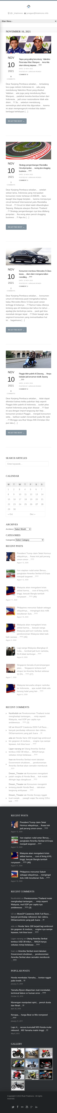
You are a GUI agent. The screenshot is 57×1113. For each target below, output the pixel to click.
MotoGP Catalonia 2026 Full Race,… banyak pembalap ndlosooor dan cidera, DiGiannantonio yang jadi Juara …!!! (29, 730)
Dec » (32, 514)
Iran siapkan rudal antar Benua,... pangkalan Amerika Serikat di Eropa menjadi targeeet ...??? (33, 573)
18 (25, 499)
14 (42, 494)
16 (14, 499)
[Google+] (31, 1108)
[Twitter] (13, 1108)
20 (37, 499)
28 (42, 504)
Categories (10, 540)
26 (31, 504)
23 (14, 504)
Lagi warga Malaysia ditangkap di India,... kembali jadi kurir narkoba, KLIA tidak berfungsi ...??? (33, 651)
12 (31, 494)
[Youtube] (27, 1108)
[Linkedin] (36, 1108)
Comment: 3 (23, 180)
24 (20, 504)
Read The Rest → (16, 121)
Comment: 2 (23, 286)
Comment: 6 (23, 389)
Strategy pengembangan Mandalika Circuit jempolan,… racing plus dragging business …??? (34, 168)
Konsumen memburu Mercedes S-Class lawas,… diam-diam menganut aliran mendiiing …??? (35, 274)
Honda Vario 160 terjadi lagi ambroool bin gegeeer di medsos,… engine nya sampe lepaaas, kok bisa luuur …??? (30, 741)
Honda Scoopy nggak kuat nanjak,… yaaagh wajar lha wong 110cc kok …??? (29, 798)
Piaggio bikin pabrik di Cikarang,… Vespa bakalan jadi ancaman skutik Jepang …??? (35, 376)
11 (25, 494)
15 (9, 499)
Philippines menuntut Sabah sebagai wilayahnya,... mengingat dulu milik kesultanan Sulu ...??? (34, 610)
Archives (9, 529)
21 (42, 499)
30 (14, 509)
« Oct (10, 514)
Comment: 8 (23, 74)
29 (9, 509)
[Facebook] (17, 1108)
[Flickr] (22, 1108)
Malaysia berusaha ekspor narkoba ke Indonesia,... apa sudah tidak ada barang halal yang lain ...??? (34, 688)
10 (20, 494)
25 (25, 504)
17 (20, 499)
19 (31, 499)
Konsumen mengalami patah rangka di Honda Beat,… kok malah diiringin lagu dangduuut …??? (28, 776)
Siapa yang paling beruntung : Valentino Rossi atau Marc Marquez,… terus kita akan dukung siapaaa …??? (34, 62)
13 (37, 494)
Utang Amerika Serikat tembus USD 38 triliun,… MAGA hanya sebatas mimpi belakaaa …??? (27, 752)
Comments (11, 78)
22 (9, 504)
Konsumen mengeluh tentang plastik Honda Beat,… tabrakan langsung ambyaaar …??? (28, 787)
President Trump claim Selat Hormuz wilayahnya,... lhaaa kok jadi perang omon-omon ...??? (34, 556)
